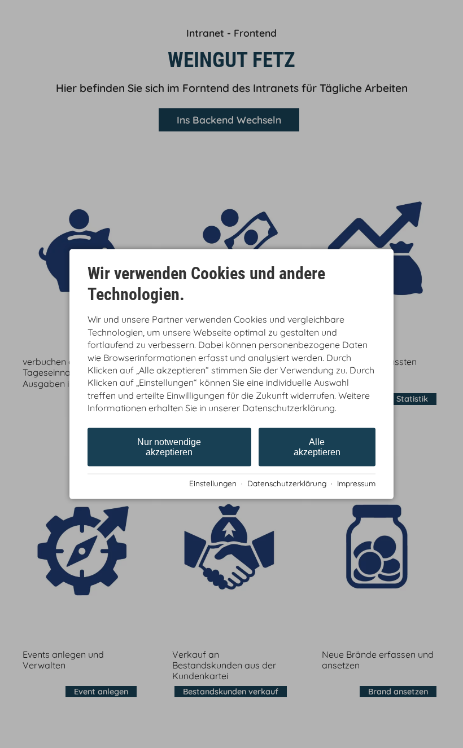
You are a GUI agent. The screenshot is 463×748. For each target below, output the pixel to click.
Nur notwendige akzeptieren (169, 446)
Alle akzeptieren (317, 446)
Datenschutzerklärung (286, 483)
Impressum (356, 483)
